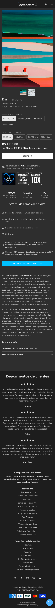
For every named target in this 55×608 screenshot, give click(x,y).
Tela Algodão (8, 118)
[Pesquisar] (46, 4)
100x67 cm (19, 137)
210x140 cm (46, 137)
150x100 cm (33, 137)
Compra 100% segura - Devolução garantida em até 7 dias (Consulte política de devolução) (29, 253)
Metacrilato (8, 125)
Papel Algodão (24, 118)
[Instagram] (27, 578)
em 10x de (24, 148)
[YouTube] (40, 578)
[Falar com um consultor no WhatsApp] (49, 602)
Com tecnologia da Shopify (27, 605)
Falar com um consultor (27, 263)
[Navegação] (3, 4)
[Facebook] (15, 578)
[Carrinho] (52, 4)
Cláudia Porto (9, 103)
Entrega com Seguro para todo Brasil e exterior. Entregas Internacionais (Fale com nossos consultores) (26, 244)
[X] (21, 578)
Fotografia (38, 118)
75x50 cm (7, 137)
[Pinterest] (33, 578)
